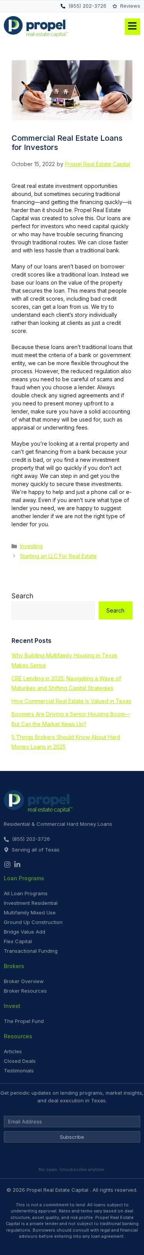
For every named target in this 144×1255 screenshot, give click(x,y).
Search (22, 596)
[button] (112, 26)
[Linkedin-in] (17, 864)
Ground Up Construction (33, 922)
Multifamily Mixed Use (30, 912)
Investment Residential (31, 903)
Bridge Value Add (24, 932)
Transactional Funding (31, 951)
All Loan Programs (26, 893)
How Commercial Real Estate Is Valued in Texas (71, 701)
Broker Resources (25, 991)
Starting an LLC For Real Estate (58, 556)
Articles (13, 1051)
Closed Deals (20, 1061)
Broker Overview (24, 981)
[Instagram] (7, 864)
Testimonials (19, 1070)
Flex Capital (18, 941)
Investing (31, 546)
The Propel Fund (24, 1021)
